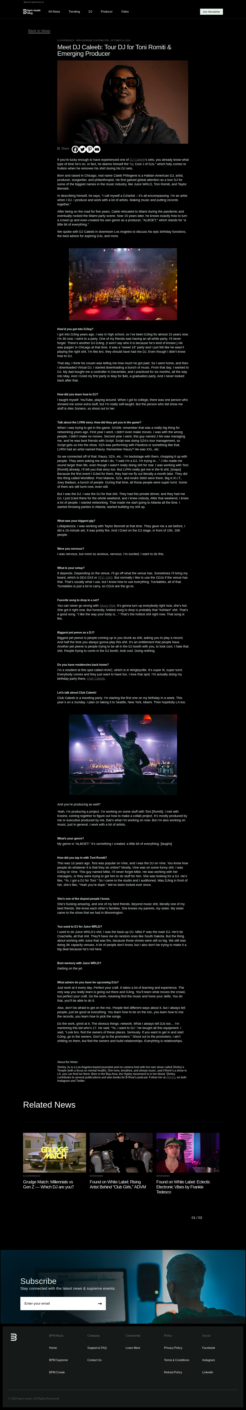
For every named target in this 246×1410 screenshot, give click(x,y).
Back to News (39, 31)
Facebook (208, 1347)
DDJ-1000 (105, 577)
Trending (74, 11)
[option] (56, 1161)
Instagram (208, 1360)
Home (53, 1347)
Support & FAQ (97, 1347)
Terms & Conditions (176, 1360)
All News (54, 11)
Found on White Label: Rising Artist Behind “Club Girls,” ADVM (118, 1184)
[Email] (96, 149)
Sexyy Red (107, 605)
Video (125, 11)
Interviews (96, 1176)
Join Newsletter (211, 11)
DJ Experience (66, 40)
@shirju (171, 1077)
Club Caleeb (96, 678)
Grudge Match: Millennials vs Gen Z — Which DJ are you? (48, 1184)
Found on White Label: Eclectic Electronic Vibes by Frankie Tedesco (183, 1186)
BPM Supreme (58, 1360)
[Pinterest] (89, 149)
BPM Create (57, 1372)
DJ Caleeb (137, 160)
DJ (90, 11)
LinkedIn (207, 1372)
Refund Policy (173, 1372)
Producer (107, 11)
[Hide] (73, 156)
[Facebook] (75, 149)
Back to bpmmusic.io (34, 2)
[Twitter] (82, 149)
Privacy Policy (173, 1347)
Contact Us (94, 1360)
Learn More (133, 1347)
